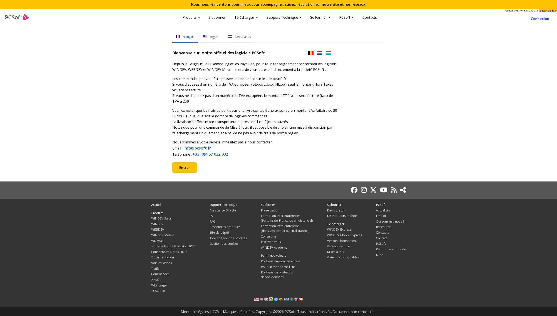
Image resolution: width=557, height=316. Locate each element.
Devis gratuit (336, 210)
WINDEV (157, 224)
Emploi (381, 216)
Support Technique (282, 17)
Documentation (162, 257)
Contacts (369, 17)
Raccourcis (383, 227)
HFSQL (156, 280)
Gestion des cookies (224, 243)
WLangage (159, 285)
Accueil (156, 205)
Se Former (318, 17)
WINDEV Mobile (162, 235)
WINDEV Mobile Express (344, 235)
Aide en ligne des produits (228, 238)
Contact (382, 238)
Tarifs (155, 268)
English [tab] (214, 37)
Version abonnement (342, 241)
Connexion (540, 18)
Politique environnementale (280, 261)
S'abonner (217, 17)
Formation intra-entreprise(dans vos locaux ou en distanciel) (285, 228)
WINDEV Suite (161, 218)
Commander (160, 274)
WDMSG (157, 241)
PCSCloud (158, 291)
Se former (268, 205)
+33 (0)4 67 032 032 (210, 154)
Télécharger (244, 17)
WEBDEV (157, 229)
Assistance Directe (223, 210)
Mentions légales (195, 311)
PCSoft (344, 17)
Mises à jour (335, 252)
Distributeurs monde (342, 216)
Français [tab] (188, 37)
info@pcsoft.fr (197, 148)
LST (212, 216)
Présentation (270, 210)
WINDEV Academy (274, 247)
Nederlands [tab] (242, 37)
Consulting (268, 236)
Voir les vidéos (161, 263)
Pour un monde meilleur (278, 267)
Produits (189, 17)
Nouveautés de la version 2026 (173, 246)
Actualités (383, 210)
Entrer (184, 167)
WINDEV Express (339, 229)
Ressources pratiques (225, 227)
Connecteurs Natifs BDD (169, 252)
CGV (216, 311)
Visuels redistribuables (343, 257)
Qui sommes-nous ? (390, 221)
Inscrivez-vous (271, 242)
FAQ (213, 221)
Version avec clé (338, 246)
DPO (379, 255)
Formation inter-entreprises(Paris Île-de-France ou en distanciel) (287, 218)
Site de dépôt (219, 232)
